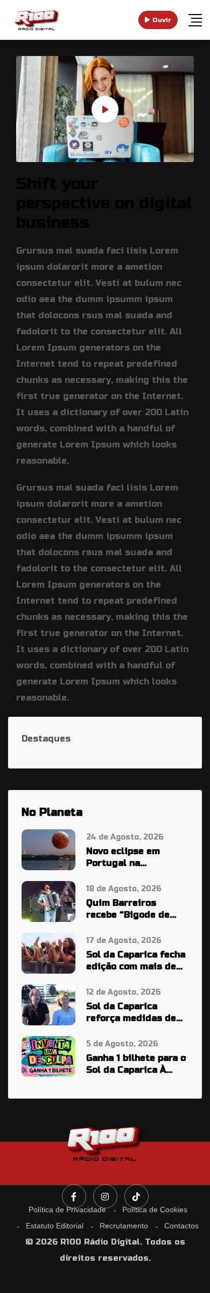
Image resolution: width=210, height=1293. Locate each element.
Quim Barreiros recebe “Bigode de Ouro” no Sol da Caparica (128, 909)
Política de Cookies (154, 1209)
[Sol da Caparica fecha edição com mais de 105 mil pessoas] (48, 952)
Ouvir (161, 20)
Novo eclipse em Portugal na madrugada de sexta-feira (135, 857)
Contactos (181, 1225)
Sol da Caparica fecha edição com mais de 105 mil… (135, 961)
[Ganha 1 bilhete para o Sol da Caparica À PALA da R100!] (48, 1056)
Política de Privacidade (67, 1209)
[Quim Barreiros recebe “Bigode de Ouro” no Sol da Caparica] (48, 901)
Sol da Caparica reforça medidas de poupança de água (131, 1012)
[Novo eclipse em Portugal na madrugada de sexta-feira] (48, 849)
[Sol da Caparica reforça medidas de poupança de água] (48, 1004)
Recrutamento (124, 1225)
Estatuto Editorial (54, 1225)
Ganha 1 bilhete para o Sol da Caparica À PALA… (136, 1064)
